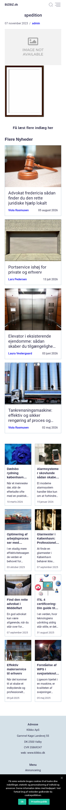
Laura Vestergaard (20, 353)
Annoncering (33, 770)
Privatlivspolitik (39, 801)
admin (36, 23)
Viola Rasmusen (18, 210)
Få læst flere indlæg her (33, 128)
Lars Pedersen (17, 279)
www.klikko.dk (36, 752)
